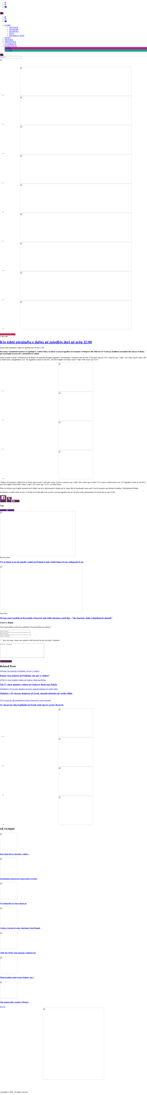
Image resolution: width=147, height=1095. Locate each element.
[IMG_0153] (76, 478)
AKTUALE (13, 27)
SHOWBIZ (9, 40)
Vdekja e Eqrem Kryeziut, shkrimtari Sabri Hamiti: (20, 928)
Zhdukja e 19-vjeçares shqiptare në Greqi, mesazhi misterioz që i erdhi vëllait (36, 693)
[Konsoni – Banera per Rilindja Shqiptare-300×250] (76, 449)
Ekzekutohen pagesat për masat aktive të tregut (18, 879)
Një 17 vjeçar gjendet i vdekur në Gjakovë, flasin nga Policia (28, 684)
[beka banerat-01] (75, 124)
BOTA (11, 34)
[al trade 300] (76, 391)
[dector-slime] (75, 153)
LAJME (8, 25)
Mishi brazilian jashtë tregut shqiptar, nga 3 (17, 977)
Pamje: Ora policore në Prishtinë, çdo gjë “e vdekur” (25, 675)
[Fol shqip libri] (73, 1079)
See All (2, 1007)
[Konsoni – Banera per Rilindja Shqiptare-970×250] (75, 270)
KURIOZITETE (11, 46)
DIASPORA (14, 31)
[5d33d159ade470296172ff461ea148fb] (75, 183)
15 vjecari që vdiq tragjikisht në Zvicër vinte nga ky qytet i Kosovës (31, 705)
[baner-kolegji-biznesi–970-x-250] (75, 241)
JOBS (9, 48)
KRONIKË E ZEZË (16, 36)
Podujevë (3, 510)
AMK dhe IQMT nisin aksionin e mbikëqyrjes (18, 953)
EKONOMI (13, 29)
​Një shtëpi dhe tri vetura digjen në (13, 903)
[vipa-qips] (75, 329)
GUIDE (10, 50)
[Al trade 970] (75, 95)
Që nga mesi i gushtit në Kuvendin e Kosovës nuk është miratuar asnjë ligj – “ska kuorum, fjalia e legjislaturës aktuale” (56, 618)
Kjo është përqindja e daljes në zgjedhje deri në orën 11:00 (46, 342)
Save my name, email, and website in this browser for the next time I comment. (31, 640)
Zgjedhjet (10, 510)
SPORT (7, 38)
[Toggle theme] (1, 13)
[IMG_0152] (75, 300)
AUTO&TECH (10, 44)
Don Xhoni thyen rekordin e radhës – (14, 854)
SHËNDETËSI (10, 42)
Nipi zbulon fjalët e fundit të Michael (14, 1002)
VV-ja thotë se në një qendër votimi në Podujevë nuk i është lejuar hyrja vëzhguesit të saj (41, 562)
